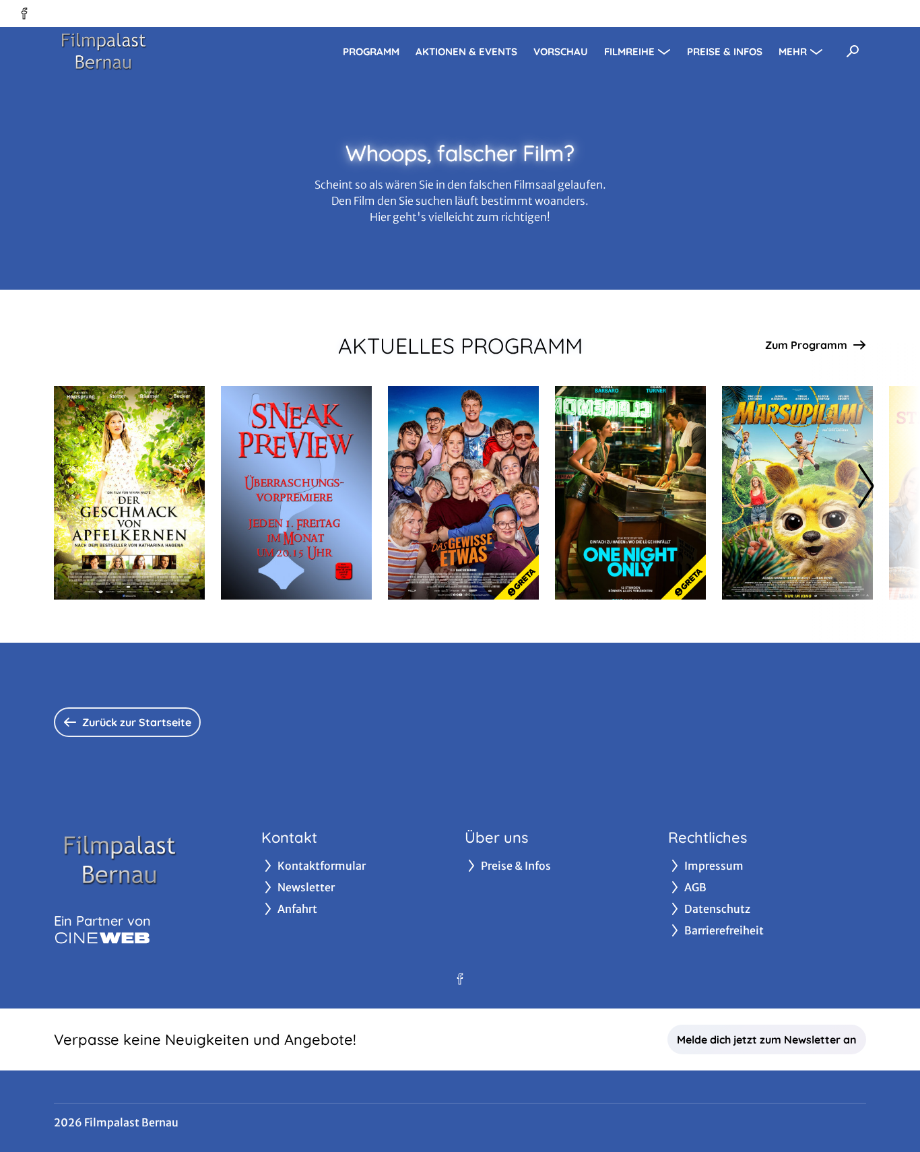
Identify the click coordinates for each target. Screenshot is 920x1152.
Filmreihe (629, 51)
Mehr (793, 51)
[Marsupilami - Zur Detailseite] (797, 493)
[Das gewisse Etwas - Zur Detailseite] (463, 493)
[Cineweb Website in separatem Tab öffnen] (102, 938)
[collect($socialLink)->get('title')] (24, 13)
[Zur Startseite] (148, 51)
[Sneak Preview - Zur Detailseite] (296, 493)
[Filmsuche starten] (852, 51)
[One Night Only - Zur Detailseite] (630, 493)
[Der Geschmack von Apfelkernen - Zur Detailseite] (129, 493)
